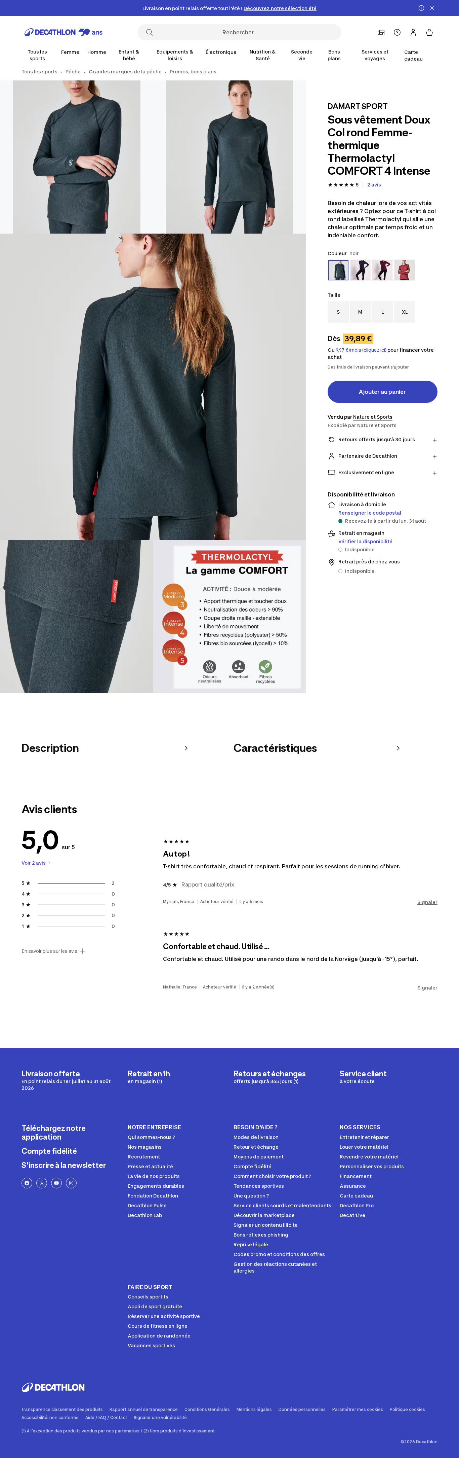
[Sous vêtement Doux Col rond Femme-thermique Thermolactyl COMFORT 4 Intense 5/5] (229, 616)
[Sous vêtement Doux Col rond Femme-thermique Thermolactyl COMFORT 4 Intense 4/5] (76, 616)
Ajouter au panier (382, 391)
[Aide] (397, 32)
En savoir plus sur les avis (49, 951)
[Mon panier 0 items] (429, 32)
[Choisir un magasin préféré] (381, 32)
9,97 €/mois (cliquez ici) (361, 350)
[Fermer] (432, 8)
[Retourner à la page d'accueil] (64, 32)
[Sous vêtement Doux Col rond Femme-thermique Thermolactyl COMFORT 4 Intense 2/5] (76, 157)
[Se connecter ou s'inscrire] (413, 32)
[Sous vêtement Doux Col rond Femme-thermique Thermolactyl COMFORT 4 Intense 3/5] (153, 387)
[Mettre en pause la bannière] (421, 8)
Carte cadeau (413, 55)
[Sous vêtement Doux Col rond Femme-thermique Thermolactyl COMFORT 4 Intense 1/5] (229, 157)
